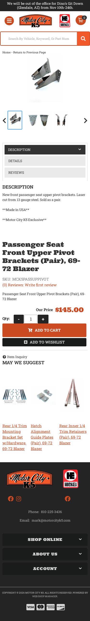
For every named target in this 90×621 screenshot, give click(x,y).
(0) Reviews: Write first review (29, 284)
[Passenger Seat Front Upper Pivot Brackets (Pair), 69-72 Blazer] (45, 78)
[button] (45, 38)
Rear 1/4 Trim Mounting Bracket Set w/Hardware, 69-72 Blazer (14, 437)
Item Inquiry (17, 356)
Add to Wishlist (47, 341)
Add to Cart (48, 330)
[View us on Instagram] (18, 499)
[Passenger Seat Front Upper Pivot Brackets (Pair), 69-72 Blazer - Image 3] (61, 120)
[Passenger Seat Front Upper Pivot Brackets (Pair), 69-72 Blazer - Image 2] (38, 120)
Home (6, 52)
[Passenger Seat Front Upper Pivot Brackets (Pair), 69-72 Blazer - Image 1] (14, 120)
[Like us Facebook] (11, 499)
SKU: (6, 279)
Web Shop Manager (44, 596)
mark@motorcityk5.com (51, 520)
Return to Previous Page (29, 52)
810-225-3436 (51, 511)
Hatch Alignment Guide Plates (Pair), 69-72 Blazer (42, 437)
